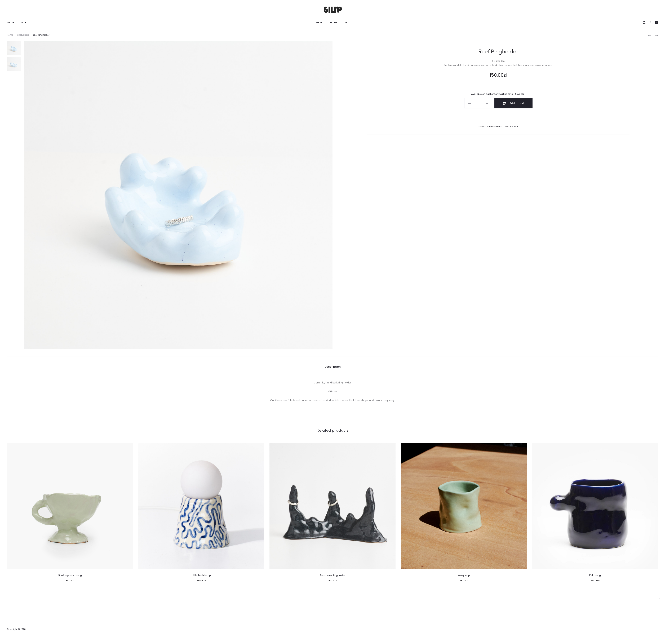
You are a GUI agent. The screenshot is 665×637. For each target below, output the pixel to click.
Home (10, 34)
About (333, 22)
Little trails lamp (201, 575)
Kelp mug (595, 575)
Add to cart (516, 103)
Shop (319, 22)
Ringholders (23, 34)
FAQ (347, 22)
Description (333, 367)
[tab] (332, 366)
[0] (652, 22)
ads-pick (514, 126)
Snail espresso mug (70, 575)
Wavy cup (464, 575)
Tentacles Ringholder (332, 575)
